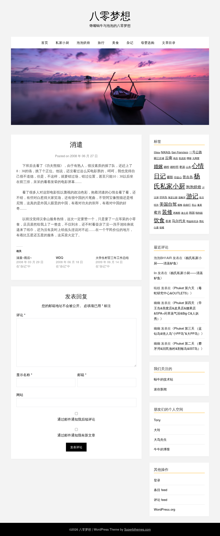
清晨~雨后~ (24, 257)
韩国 (192, 212)
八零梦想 (110, 15)
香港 (168, 221)
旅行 (101, 42)
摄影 (170, 177)
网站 (19, 394)
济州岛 (163, 197)
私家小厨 (62, 42)
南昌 (175, 158)
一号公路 (195, 152)
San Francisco (179, 152)
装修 (167, 211)
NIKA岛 (166, 152)
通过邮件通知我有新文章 (76, 435)
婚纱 (166, 167)
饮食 (159, 220)
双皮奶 (182, 158)
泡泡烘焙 (83, 42)
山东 (188, 167)
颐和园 (199, 212)
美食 (115, 42)
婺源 (182, 167)
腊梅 (179, 204)
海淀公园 (172, 197)
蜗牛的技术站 (163, 379)
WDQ (59, 257)
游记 (192, 195)
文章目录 (168, 42)
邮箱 (81, 374)
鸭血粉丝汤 (192, 221)
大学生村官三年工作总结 (112, 257)
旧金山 (178, 177)
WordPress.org (164, 509)
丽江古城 (159, 158)
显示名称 (24, 374)
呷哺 (189, 158)
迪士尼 (184, 212)
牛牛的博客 (162, 449)
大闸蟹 (195, 158)
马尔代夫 (179, 220)
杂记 (130, 42)
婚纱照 (174, 167)
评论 (20, 314)
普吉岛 (188, 176)
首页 (44, 42)
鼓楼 (161, 227)
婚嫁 (158, 166)
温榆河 (181, 197)
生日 (201, 197)
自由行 (187, 204)
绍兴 (156, 204)
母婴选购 (147, 42)
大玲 (157, 429)
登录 (157, 480)
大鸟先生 (160, 439)
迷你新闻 (160, 389)
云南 (168, 157)
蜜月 (157, 212)
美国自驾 (168, 204)
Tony (157, 420)
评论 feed (160, 499)
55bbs (157, 152)
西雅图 (176, 212)
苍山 (194, 204)
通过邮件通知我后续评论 (76, 419)
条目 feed (160, 489)
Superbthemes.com (137, 529)
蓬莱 (199, 204)
